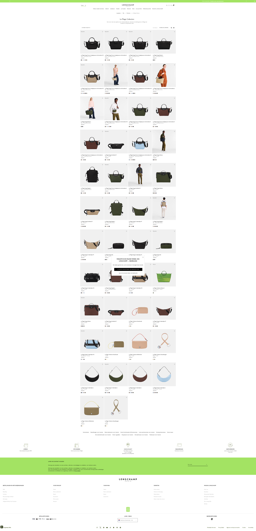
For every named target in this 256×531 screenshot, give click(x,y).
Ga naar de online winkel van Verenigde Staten (128, 269)
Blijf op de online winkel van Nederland (128, 273)
